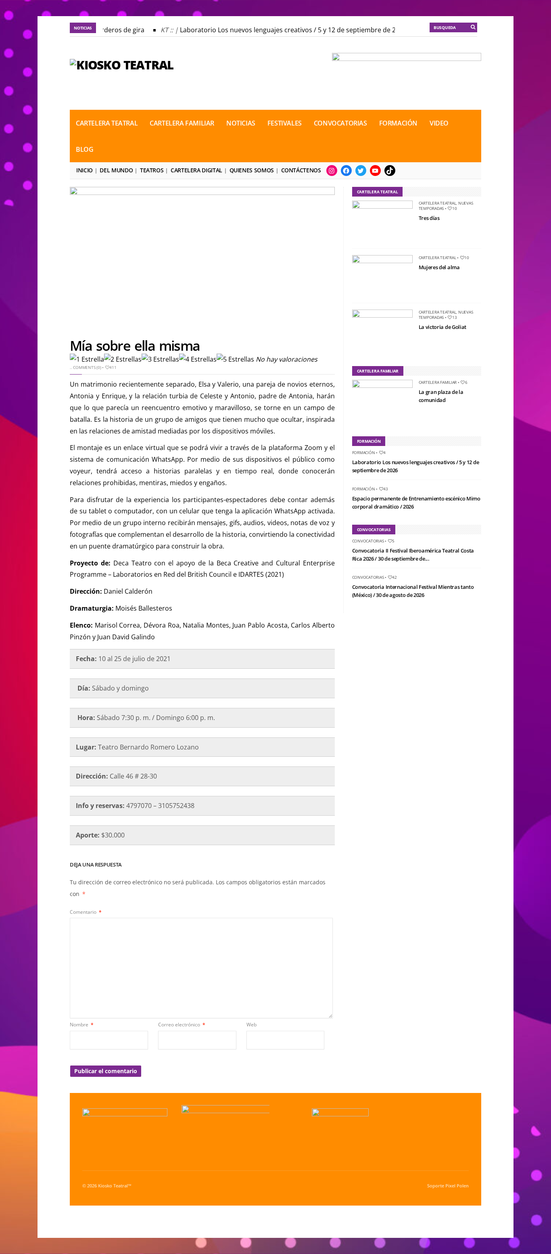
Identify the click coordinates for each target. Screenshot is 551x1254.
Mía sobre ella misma (135, 345)
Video (439, 123)
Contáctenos (301, 170)
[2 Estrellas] (123, 359)
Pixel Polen (457, 1186)
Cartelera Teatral (107, 123)
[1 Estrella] (87, 359)
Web (251, 1024)
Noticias (240, 123)
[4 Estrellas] (198, 359)
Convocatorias (340, 123)
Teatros (151, 170)
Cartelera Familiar (182, 123)
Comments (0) (87, 367)
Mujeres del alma (439, 267)
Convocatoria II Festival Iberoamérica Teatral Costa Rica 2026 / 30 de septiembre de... (413, 554)
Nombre (82, 1024)
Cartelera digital (196, 170)
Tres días (429, 218)
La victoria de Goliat (442, 327)
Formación (398, 123)
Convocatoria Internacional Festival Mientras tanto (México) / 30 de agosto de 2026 (413, 591)
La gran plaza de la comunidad (441, 396)
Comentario (86, 912)
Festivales (284, 123)
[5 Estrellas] (235, 359)
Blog (84, 149)
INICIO (84, 170)
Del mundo (116, 170)
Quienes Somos (252, 170)
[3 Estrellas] (160, 359)
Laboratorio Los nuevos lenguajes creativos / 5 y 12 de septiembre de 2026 (287, 29)
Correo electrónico (181, 1024)
